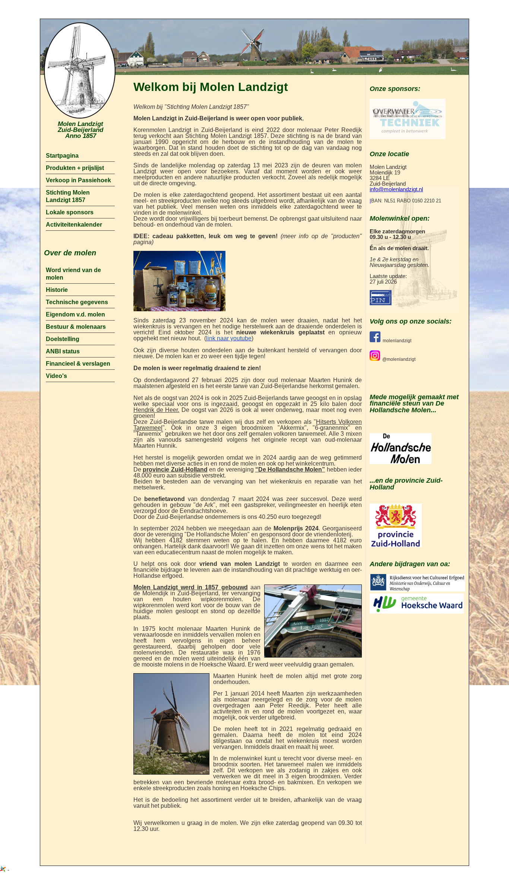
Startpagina (62, 155)
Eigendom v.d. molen (75, 314)
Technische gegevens (77, 302)
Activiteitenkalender (74, 224)
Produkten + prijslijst (75, 168)
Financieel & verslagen (78, 363)
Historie (57, 290)
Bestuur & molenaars (76, 327)
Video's (56, 376)
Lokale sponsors (70, 212)
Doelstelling (62, 339)
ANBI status (63, 351)
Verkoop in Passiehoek (78, 180)
